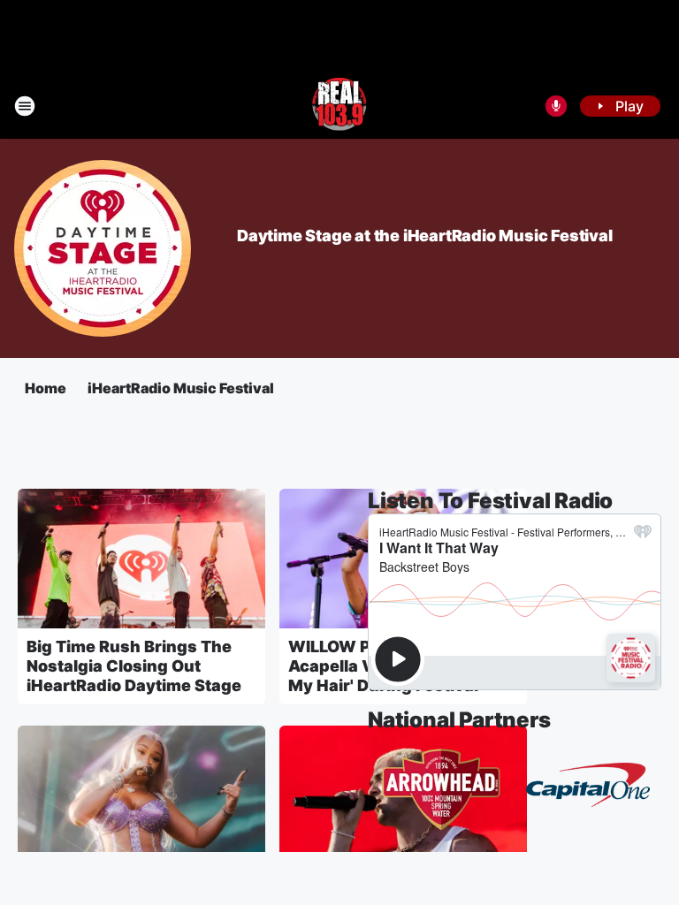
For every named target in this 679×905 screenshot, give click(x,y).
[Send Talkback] (556, 106)
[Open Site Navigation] (24, 106)
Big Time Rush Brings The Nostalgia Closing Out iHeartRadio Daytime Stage (134, 666)
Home (45, 388)
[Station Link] (339, 106)
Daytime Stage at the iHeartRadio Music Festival (425, 235)
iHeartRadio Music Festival (181, 388)
